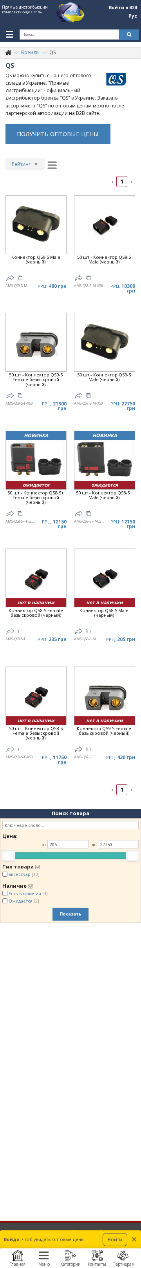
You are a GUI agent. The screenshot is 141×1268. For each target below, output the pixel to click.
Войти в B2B (123, 7)
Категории (70, 1264)
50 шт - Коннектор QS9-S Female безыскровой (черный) (36, 379)
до (94, 844)
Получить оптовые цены (58, 134)
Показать (70, 914)
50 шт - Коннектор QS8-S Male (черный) (104, 260)
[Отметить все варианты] (37, 867)
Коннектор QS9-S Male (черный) (35, 260)
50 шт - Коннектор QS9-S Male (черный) (104, 377)
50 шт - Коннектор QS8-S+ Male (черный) (104, 495)
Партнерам (123, 1264)
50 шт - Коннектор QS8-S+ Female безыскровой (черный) (35, 497)
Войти (115, 1239)
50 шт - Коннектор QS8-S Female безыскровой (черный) (36, 733)
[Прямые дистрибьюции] (8, 52)
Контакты (97, 1264)
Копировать (20, 278)
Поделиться (10, 278)
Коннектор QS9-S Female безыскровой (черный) (104, 731)
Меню (44, 1264)
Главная (17, 1264)
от (44, 844)
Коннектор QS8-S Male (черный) (104, 613)
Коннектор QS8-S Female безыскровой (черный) (36, 613)
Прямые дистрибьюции (25, 7)
